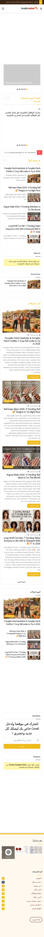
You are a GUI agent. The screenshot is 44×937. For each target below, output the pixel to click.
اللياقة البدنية (36, 909)
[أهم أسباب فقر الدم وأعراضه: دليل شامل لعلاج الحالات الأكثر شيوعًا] (22, 850)
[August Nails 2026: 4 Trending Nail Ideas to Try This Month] (33, 216)
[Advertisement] (22, 37)
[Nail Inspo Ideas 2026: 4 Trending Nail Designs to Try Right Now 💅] (33, 197)
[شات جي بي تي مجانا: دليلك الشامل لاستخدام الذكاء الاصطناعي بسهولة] (8, 852)
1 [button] (26, 89)
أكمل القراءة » (34, 377)
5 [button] (19, 89)
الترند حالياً (37, 897)
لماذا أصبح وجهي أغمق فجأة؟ (28, 2)
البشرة (38, 878)
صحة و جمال (36, 882)
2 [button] (24, 89)
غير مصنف (37, 886)
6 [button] (17, 89)
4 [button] (21, 89)
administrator (34, 335)
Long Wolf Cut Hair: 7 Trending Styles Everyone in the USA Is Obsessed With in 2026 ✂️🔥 (23, 229)
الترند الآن (37, 890)
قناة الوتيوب (36, 920)
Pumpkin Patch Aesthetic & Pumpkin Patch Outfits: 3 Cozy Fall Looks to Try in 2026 (15, 283)
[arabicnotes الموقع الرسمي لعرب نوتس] (28, 8)
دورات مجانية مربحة (34, 901)
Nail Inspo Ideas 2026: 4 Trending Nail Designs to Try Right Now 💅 (22, 410)
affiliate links (36, 893)
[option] (22, 74)
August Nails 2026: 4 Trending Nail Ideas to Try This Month (23, 476)
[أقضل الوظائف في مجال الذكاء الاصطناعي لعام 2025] (35, 850)
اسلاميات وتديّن (35, 905)
